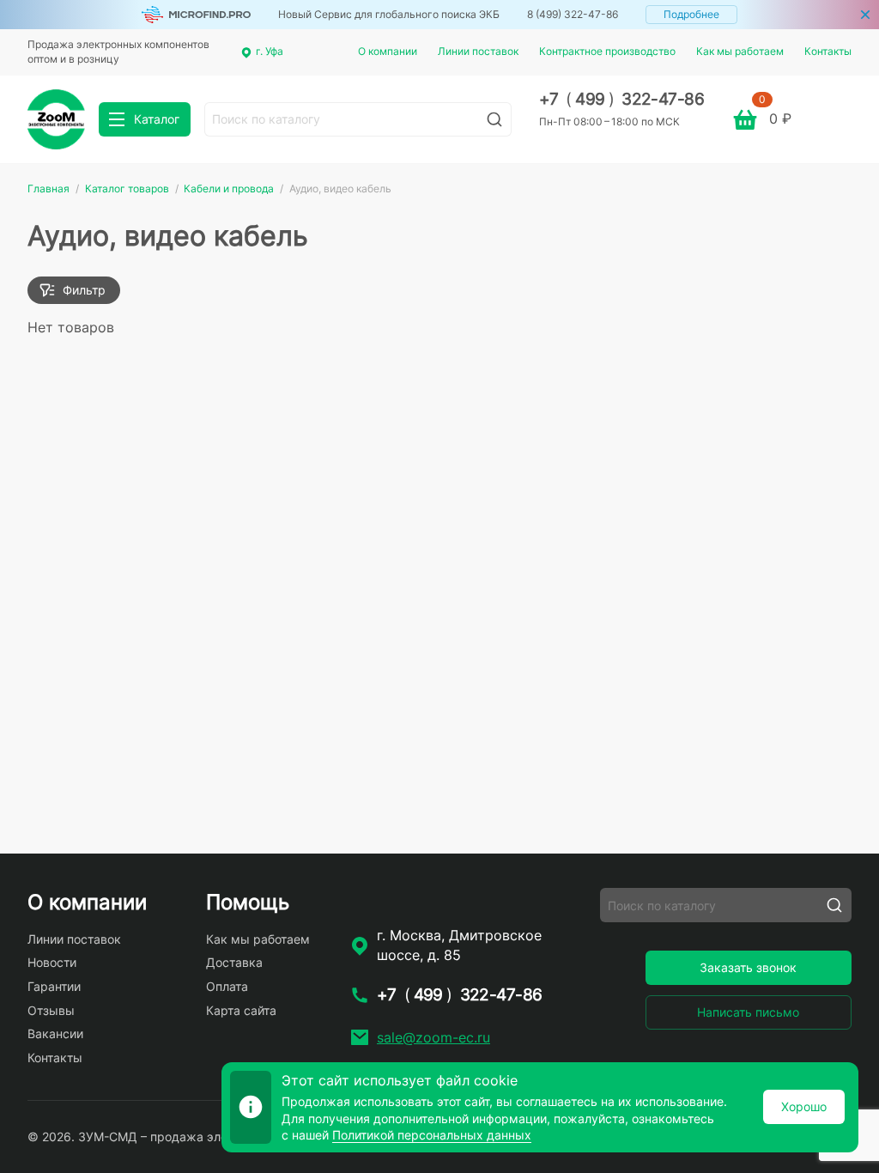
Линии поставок (478, 51)
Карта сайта (241, 1010)
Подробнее (691, 14)
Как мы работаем (740, 51)
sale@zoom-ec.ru (433, 1037)
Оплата (227, 986)
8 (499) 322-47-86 (572, 14)
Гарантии (54, 986)
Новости (51, 962)
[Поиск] (494, 119)
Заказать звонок (748, 967)
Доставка (234, 962)
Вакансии (55, 1033)
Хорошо (804, 1106)
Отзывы (51, 1010)
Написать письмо (748, 1012)
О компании (387, 51)
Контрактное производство (607, 51)
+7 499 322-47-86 (622, 99)
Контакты (828, 51)
